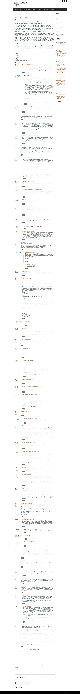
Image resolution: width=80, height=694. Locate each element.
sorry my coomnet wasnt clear (30, 418)
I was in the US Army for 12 (27, 114)
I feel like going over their (27, 217)
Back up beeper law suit (30, 252)
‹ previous (34, 649)
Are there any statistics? (28, 360)
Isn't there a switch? (26, 271)
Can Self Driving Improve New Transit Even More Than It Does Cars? (61, 87)
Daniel (16, 503)
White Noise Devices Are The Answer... (30, 451)
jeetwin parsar (59, 64)
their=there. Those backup (29, 225)
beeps (58, 57)
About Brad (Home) (26, 9)
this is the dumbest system (28, 181)
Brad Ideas (24, 2)
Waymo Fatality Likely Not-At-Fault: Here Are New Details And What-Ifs (61, 74)
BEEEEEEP (23, 560)
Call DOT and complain (27, 278)
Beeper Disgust (24, 624)
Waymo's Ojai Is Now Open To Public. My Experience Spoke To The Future (61, 69)
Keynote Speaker (17, 9)
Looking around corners (60, 50)
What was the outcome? (30, 264)
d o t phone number (26, 474)
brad (20, 17)
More (65, 99)
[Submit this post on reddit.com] (17, 53)
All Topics (46, 9)
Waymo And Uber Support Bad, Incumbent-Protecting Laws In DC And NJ (61, 91)
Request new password (60, 35)
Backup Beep (28, 535)
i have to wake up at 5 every (28, 106)
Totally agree (25, 595)
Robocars (34, 9)
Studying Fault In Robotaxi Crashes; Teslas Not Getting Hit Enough (61, 81)
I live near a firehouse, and (26, 146)
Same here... (25, 328)
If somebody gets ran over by (28, 379)
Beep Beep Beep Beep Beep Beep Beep (29, 586)
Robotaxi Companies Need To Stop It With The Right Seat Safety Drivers (61, 97)
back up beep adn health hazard (31, 529)
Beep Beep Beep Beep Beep (28, 442)
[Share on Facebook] (17, 55)
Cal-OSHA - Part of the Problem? (30, 158)
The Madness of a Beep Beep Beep (30, 135)
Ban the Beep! (25, 122)
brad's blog (17, 60)
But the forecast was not (60, 55)
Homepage (16, 660)
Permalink (16, 77)
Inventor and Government (26, 503)
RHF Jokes (52, 9)
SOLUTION (26, 75)
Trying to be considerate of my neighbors (32, 189)
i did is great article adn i (29, 541)
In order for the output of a (28, 519)
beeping (24, 467)
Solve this (16, 20)
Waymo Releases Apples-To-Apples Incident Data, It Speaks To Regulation (61, 94)
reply (23, 72)
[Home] (16, 6)
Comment (16, 667)
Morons (24, 199)
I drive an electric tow (25, 339)
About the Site (59, 14)
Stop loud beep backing (26, 411)
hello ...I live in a (25, 488)
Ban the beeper (24, 242)
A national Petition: (26, 348)
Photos (40, 9)
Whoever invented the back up (29, 231)
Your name (16, 652)
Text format (17, 677)
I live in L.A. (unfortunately (29, 569)
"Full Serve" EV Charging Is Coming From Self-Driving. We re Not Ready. (61, 78)
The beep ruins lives (27, 606)
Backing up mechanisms (27, 425)
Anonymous (16, 386)
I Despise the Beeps (25, 578)
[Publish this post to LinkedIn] (17, 59)
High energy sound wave (27, 64)
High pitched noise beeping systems (30, 394)
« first (31, 649)
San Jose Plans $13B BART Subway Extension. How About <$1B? (61, 84)
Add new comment (23, 60)
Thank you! (27, 321)
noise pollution (24, 548)
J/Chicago (16, 348)
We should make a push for (28, 206)
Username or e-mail (59, 27)
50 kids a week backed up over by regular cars (32, 386)
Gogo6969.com (17, 360)
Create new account (60, 34)
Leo (16, 467)
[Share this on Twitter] (17, 57)
